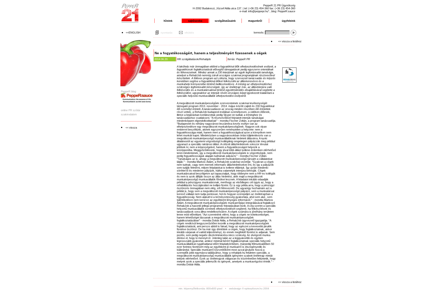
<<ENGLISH (133, 32)
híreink (168, 20)
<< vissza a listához (290, 41)
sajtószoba (195, 20)
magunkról (255, 20)
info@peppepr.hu (258, 11)
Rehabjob (205, 59)
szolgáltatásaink (225, 20)
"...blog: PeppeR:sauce (281, 11)
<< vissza (131, 127)
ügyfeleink (288, 20)
